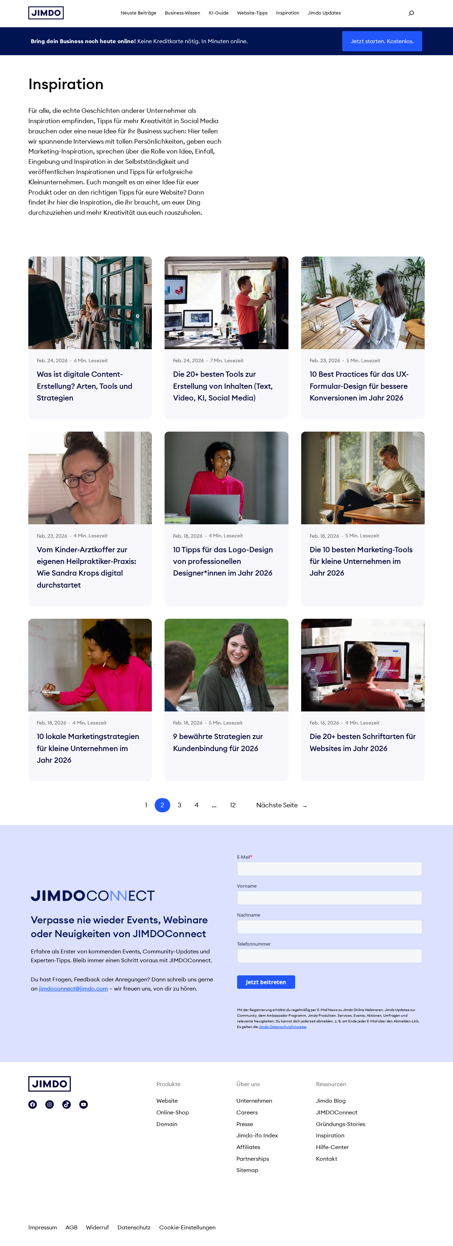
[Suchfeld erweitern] (411, 13)
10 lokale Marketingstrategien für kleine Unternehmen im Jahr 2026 (88, 748)
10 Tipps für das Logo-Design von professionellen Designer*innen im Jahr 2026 (223, 561)
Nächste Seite (282, 805)
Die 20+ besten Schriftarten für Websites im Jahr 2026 (363, 742)
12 (233, 805)
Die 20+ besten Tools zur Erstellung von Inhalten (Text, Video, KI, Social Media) (223, 386)
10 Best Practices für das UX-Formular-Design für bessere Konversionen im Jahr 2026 (359, 386)
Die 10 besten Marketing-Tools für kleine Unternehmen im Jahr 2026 (361, 561)
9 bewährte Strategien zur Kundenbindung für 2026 (218, 742)
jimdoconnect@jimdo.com (73, 988)
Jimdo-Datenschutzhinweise (282, 1027)
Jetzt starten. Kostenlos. (382, 41)
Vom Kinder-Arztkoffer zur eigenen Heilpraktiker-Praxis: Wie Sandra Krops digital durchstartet (86, 567)
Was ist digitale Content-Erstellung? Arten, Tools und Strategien (84, 386)
